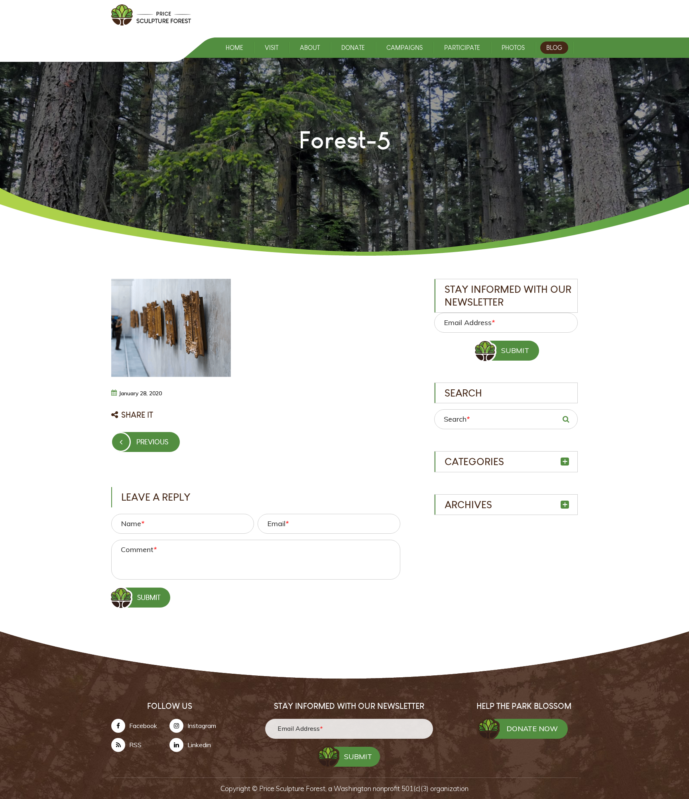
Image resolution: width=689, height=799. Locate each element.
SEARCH (566, 419)
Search (457, 419)
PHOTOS (513, 47)
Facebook (143, 726)
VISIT (271, 47)
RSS (135, 745)
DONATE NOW (532, 728)
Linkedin (199, 745)
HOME (234, 47)
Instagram (201, 726)
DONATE (353, 47)
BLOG (554, 47)
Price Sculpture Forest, (293, 788)
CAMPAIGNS (404, 47)
